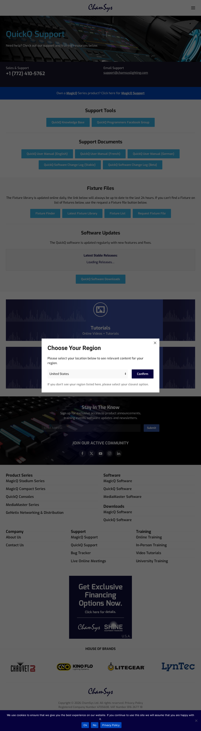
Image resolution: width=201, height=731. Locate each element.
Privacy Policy (111, 725)
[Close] (155, 343)
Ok (85, 725)
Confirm (142, 374)
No (95, 725)
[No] (196, 721)
